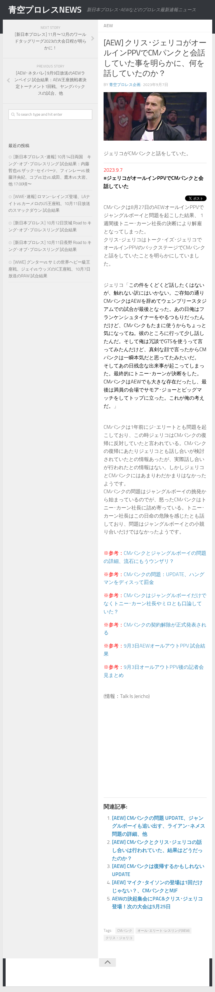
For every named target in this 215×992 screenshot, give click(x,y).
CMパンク (124, 931)
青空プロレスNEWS (44, 10)
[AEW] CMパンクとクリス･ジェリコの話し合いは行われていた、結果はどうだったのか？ (157, 850)
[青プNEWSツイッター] (189, 973)
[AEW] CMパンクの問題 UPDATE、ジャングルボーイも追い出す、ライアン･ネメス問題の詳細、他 (158, 826)
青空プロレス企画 (125, 84)
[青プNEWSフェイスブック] (200, 973)
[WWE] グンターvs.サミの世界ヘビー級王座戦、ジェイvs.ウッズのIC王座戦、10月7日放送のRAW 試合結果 (49, 269)
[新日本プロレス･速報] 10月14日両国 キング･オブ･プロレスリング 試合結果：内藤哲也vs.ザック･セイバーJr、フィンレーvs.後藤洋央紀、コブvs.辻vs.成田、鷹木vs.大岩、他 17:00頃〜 (49, 170)
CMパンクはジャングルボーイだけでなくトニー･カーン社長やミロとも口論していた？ (155, 603)
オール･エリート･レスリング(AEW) (163, 931)
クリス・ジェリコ (119, 938)
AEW (108, 25)
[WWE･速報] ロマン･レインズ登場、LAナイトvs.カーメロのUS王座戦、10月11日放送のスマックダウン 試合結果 (49, 203)
